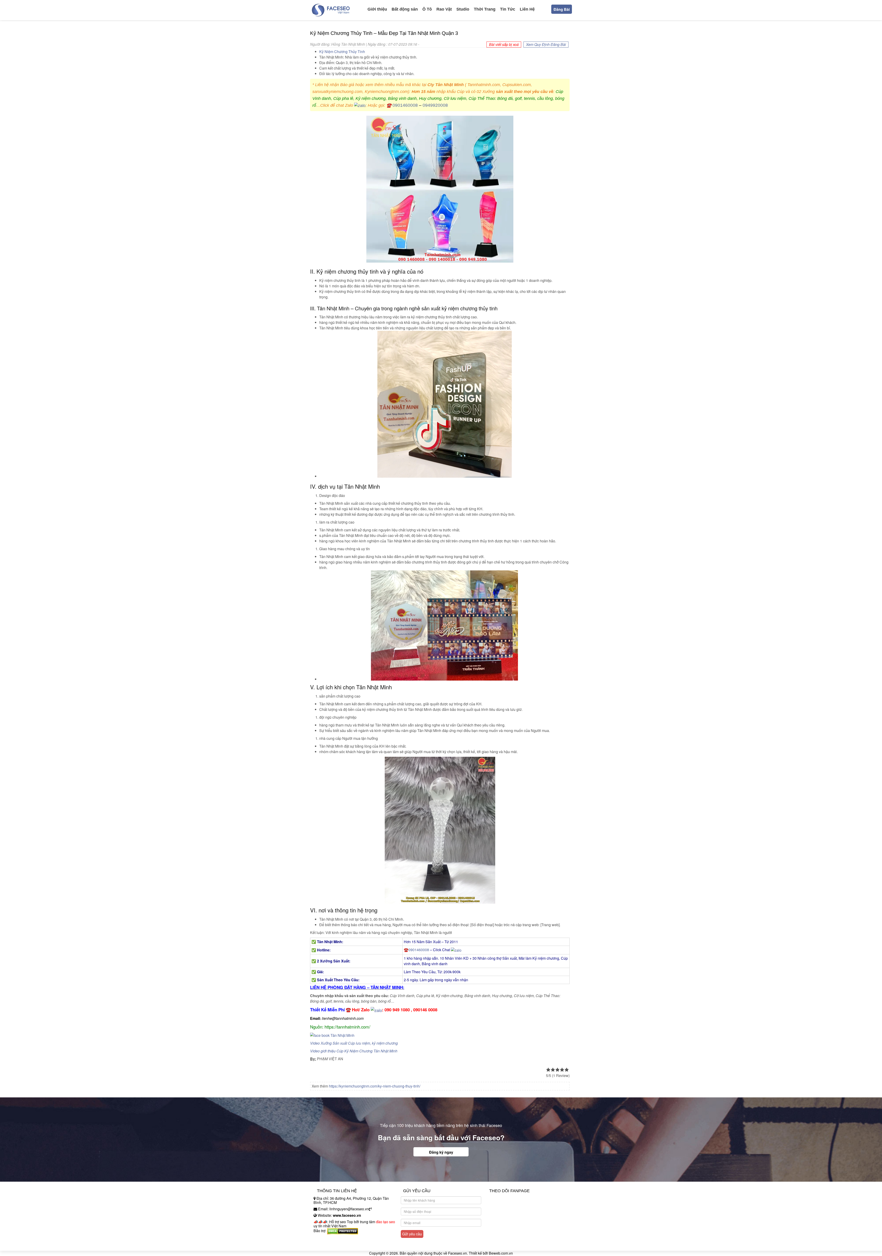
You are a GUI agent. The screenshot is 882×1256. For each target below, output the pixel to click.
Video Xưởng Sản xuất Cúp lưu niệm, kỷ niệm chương (354, 1043)
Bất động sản (405, 9)
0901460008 (405, 105)
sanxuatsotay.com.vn (331, 1245)
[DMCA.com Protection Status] (342, 1231)
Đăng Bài (562, 9)
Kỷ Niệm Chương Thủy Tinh (342, 51)
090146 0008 (425, 1009)
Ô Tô (427, 9)
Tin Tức (507, 9)
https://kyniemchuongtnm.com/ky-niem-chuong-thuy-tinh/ (374, 1086)
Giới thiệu (377, 9)
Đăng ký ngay (441, 1152)
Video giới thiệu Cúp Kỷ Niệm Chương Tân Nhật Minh (353, 1051)
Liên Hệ (527, 9)
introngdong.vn (326, 1238)
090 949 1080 (397, 1009)
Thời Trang (484, 9)
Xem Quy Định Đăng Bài (546, 44)
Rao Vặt (444, 9)
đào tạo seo (385, 1221)
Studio (462, 9)
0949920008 (435, 105)
